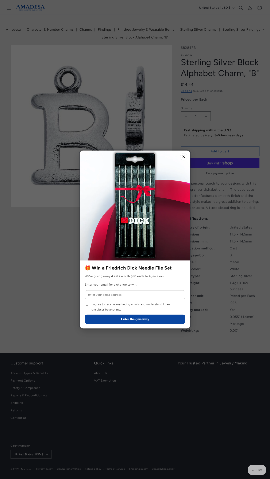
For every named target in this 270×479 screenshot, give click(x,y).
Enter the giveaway (135, 319)
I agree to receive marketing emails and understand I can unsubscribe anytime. (131, 307)
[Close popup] (183, 156)
